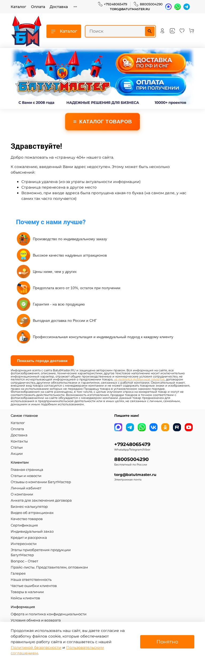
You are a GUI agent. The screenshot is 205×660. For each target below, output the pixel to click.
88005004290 (151, 4)
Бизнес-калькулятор (29, 507)
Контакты (19, 441)
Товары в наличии (27, 592)
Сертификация (24, 525)
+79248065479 (115, 4)
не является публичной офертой (139, 379)
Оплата (38, 6)
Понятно (167, 641)
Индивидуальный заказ (32, 531)
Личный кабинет (26, 488)
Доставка (59, 6)
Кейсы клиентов (25, 598)
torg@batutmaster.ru (130, 9)
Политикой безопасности (36, 647)
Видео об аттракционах (32, 513)
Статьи (17, 447)
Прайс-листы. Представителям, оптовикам (49, 567)
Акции (17, 454)
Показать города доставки (42, 360)
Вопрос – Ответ (24, 561)
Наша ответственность (31, 580)
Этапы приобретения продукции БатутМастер (41, 552)
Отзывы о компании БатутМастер (41, 482)
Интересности (24, 544)
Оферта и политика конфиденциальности (48, 614)
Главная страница (27, 470)
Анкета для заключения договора (41, 500)
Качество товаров (27, 519)
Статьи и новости (26, 476)
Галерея (18, 573)
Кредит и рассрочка (29, 538)
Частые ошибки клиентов (34, 586)
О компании (22, 494)
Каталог (18, 6)
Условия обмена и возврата (36, 620)
